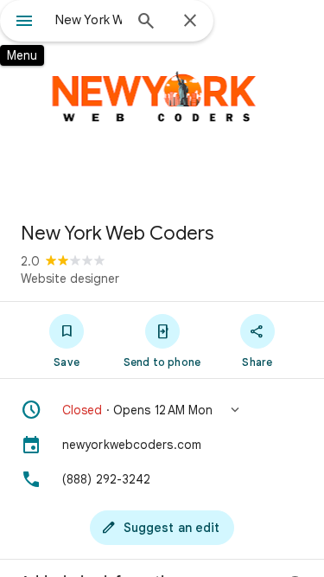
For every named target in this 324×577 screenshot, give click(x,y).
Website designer (70, 278)
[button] (162, 410)
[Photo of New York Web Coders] (162, 104)
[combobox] (88, 20)
